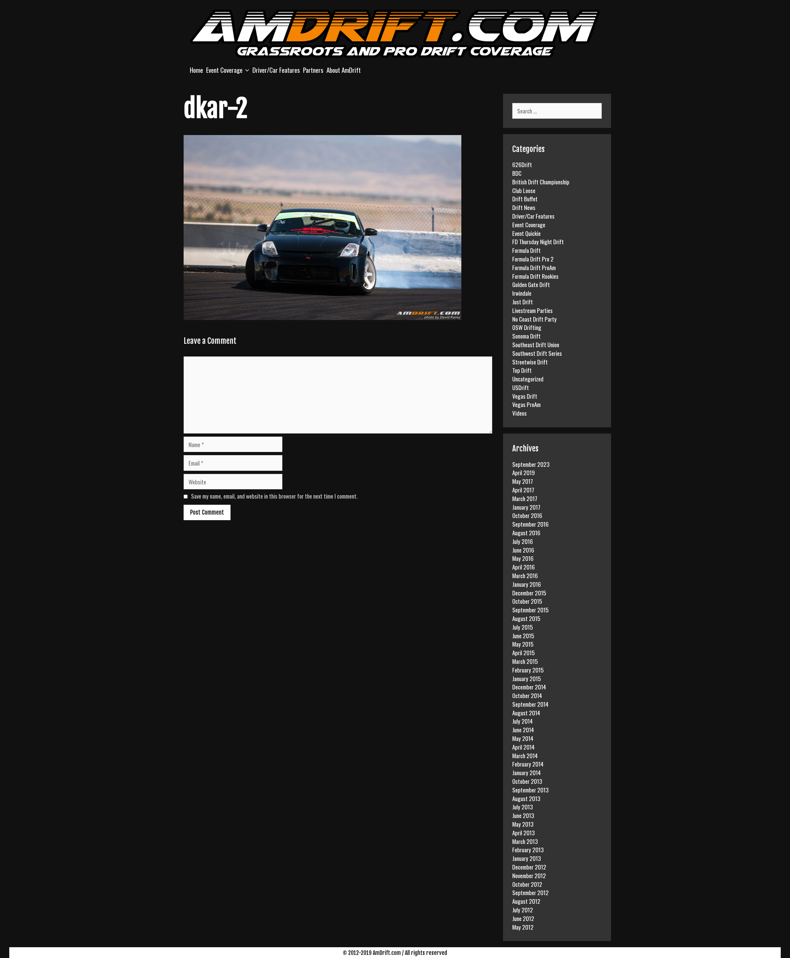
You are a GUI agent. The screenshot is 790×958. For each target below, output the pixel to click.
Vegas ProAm (526, 404)
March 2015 (525, 661)
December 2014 (529, 686)
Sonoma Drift (526, 335)
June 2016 (523, 549)
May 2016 (523, 558)
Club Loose (523, 190)
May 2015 (523, 643)
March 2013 (525, 841)
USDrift (520, 387)
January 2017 (526, 507)
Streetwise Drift (530, 361)
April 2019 (523, 472)
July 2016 (522, 541)
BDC (517, 173)
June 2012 (523, 918)
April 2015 (523, 652)
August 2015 (526, 618)
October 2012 (527, 884)
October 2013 (527, 781)
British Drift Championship (540, 181)
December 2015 (529, 592)
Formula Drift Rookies (535, 276)
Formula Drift (526, 250)
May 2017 (522, 481)
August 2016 (526, 532)
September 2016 (530, 524)
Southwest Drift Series (537, 353)
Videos (519, 413)
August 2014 (526, 712)
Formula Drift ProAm (534, 267)
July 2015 (522, 627)
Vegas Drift (524, 396)
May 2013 (523, 824)
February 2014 (527, 763)
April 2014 (523, 746)
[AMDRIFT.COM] (395, 32)
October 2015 (527, 601)
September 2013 (530, 789)
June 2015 (523, 635)
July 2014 (522, 721)
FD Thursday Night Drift (538, 241)
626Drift (522, 164)
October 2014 (527, 695)
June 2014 (523, 729)
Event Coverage (224, 70)
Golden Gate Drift (531, 284)
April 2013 (523, 832)
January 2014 (526, 772)
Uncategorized (527, 378)
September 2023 (531, 464)
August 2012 (526, 901)
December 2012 (529, 866)
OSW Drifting (526, 327)
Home (196, 70)
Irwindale (521, 293)
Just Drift (522, 301)
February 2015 (528, 669)
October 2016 (527, 515)
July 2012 (522, 909)
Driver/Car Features (276, 70)
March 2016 (525, 575)
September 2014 (530, 704)
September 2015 (530, 609)
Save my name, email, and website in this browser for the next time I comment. (274, 495)
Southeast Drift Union (535, 344)
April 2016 (523, 566)
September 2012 (530, 892)
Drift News (523, 207)
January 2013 (526, 858)
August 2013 (526, 798)
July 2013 (522, 806)
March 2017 (524, 498)
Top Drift (522, 370)
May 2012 (523, 927)
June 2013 (523, 815)
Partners (313, 70)
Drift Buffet (525, 198)
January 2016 (526, 584)
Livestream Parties (532, 310)
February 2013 (528, 849)
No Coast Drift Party (534, 319)
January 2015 (526, 678)
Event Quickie (526, 233)
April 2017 (523, 489)
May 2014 (522, 738)
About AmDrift (343, 70)
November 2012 (529, 875)
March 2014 (525, 755)
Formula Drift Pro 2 (533, 258)
